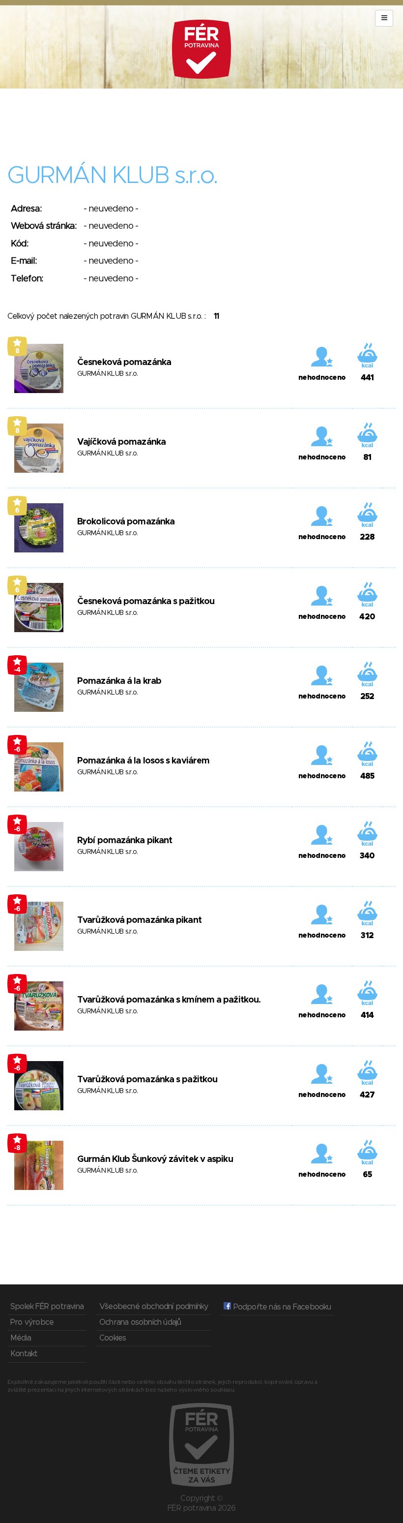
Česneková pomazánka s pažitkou (145, 601)
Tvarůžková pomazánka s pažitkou (147, 1079)
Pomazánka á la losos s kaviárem (143, 761)
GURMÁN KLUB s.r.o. (107, 373)
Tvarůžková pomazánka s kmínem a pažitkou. (168, 1000)
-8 (17, 1148)
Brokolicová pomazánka (125, 522)
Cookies (112, 1338)
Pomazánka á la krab (119, 681)
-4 (17, 670)
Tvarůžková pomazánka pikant (139, 920)
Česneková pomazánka (124, 362)
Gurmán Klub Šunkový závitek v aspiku (155, 1159)
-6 (17, 749)
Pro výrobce (32, 1322)
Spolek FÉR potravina (47, 1306)
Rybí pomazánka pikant (124, 840)
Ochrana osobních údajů (140, 1322)
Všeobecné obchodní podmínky (153, 1306)
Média (20, 1338)
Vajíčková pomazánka (121, 442)
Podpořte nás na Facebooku (281, 1307)
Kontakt (23, 1354)
